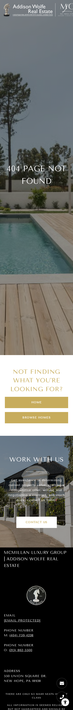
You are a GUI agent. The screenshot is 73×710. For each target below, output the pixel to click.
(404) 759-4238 (21, 635)
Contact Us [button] (36, 522)
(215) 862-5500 (20, 650)
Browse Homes (36, 417)
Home (36, 402)
